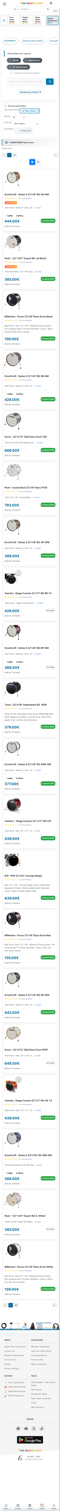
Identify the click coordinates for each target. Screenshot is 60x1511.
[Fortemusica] (20, 1458)
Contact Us (9, 1351)
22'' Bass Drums (20, 67)
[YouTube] (26, 1429)
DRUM (15, 60)
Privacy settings (11, 1368)
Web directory (37, 1407)
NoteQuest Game (39, 1394)
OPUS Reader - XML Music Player (43, 1383)
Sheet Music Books (17, 1387)
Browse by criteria (29, 92)
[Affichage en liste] (38, 162)
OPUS (42, 1509)
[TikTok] (42, 1429)
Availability (8, 129)
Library (30, 1509)
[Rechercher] (48, 9)
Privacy (7, 1364)
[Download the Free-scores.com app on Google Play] (30, 1440)
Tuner (33, 1403)
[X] (34, 1429)
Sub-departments (11, 110)
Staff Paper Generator (41, 1398)
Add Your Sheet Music (41, 1351)
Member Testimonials (14, 1355)
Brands (7, 116)
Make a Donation (38, 1364)
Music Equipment (16, 1395)
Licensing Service (39, 1355)
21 (14, 155)
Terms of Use (10, 1360)
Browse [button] (18, 1509)
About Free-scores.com (15, 1346)
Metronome (36, 1389)
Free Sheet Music (16, 1382)
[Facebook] (18, 1429)
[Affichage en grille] (32, 162)
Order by (8, 122)
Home (6, 1509)
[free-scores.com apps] (4, 20)
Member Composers (40, 1346)
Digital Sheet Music (17, 1391)
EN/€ (55, 11)
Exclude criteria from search (27, 73)
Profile (54, 1509)
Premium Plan (37, 1360)
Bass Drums (34, 60)
